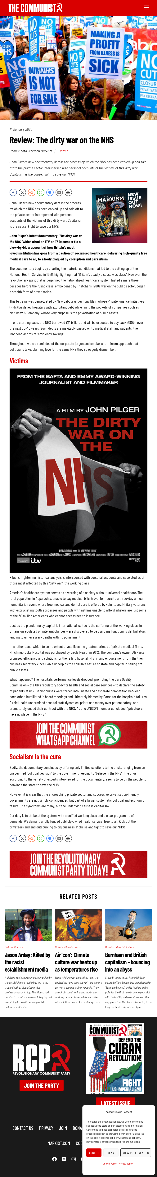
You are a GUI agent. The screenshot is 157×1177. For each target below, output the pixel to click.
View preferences (136, 1153)
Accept (94, 1153)
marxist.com (58, 1143)
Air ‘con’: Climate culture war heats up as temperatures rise (76, 962)
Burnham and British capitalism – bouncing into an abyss (127, 962)
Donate (79, 1128)
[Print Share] (68, 192)
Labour (130, 947)
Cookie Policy (110, 1163)
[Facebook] (54, 1159)
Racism (18, 947)
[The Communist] (35, 10)
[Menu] (146, 7)
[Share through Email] (59, 192)
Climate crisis (72, 947)
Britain (63, 151)
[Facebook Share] (13, 192)
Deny (110, 1153)
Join (63, 1128)
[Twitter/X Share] (22, 192)
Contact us (22, 1128)
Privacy (46, 1128)
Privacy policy (126, 1163)
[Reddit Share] (31, 192)
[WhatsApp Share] (40, 192)
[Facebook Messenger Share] (50, 192)
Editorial (120, 947)
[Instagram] (73, 1159)
